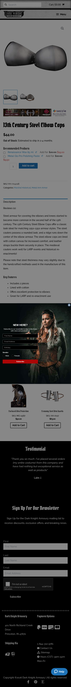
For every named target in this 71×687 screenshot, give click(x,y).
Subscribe (20, 361)
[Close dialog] (69, 305)
